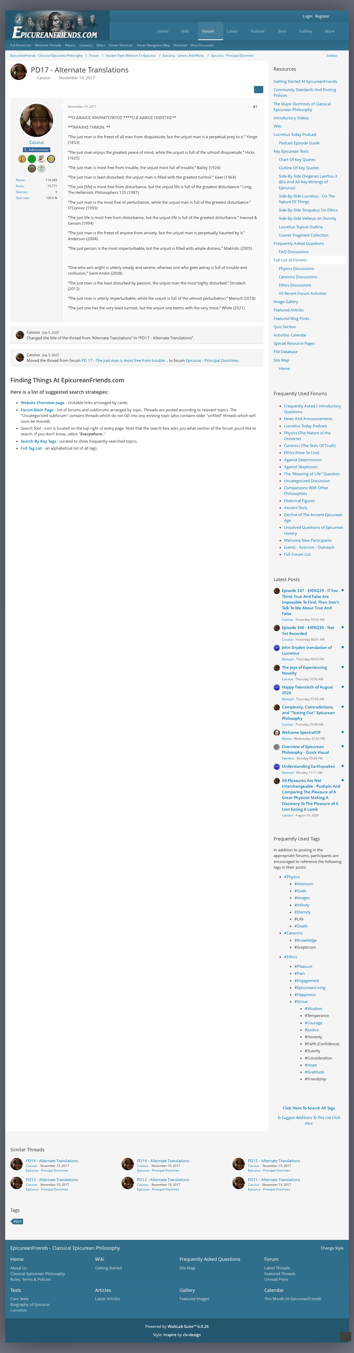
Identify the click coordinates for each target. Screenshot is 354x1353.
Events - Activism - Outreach (309, 547)
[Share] (258, 89)
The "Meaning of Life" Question (312, 473)
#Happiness (305, 994)
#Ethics (290, 956)
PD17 (18, 1221)
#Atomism (303, 883)
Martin (287, 738)
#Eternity (302, 912)
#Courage (313, 1022)
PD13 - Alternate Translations (52, 1179)
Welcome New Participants (308, 540)
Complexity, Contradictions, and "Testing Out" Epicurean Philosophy (308, 712)
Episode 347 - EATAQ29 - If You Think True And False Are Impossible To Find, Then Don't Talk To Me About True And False (310, 602)
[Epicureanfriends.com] (57, 25)
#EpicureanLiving (309, 987)
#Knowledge (305, 940)
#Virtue (301, 1001)
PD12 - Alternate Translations (163, 1179)
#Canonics (293, 932)
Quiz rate (22, 198)
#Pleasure (303, 966)
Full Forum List (297, 554)
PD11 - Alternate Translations (274, 1179)
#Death (301, 925)
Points (20, 180)
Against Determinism (303, 459)
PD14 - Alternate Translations (52, 1160)
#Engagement (306, 980)
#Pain (299, 973)
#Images (302, 897)
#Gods (300, 890)
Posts (20, 186)
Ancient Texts (295, 507)
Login (308, 16)
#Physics (292, 876)
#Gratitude (314, 1071)
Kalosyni (288, 659)
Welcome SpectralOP (301, 732)
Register (322, 16)
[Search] (337, 16)
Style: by (177, 1334)
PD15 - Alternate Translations (274, 1160)
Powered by (177, 1326)
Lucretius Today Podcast (305, 425)
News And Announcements (308, 418)
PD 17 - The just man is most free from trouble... (125, 360)
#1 (255, 106)
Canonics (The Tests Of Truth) (309, 445)
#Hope (311, 1064)
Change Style (332, 1247)
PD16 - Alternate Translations (163, 1160)
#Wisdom (313, 1008)
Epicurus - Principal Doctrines (212, 360)
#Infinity (301, 905)
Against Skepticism (300, 466)
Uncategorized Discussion (307, 480)
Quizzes (21, 192)
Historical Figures (299, 500)
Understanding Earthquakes (308, 766)
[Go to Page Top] (345, 1336)
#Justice (312, 1029)
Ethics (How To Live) (301, 452)
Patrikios (288, 758)
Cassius (43, 77)
